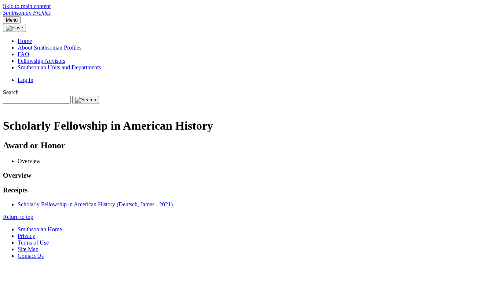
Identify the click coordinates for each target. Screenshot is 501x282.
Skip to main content (27, 6)
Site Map (28, 249)
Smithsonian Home (40, 229)
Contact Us (31, 256)
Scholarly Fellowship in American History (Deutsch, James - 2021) (95, 204)
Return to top (18, 217)
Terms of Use (33, 242)
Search (11, 92)
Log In (25, 80)
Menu (12, 20)
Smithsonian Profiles (27, 13)
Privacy (26, 236)
